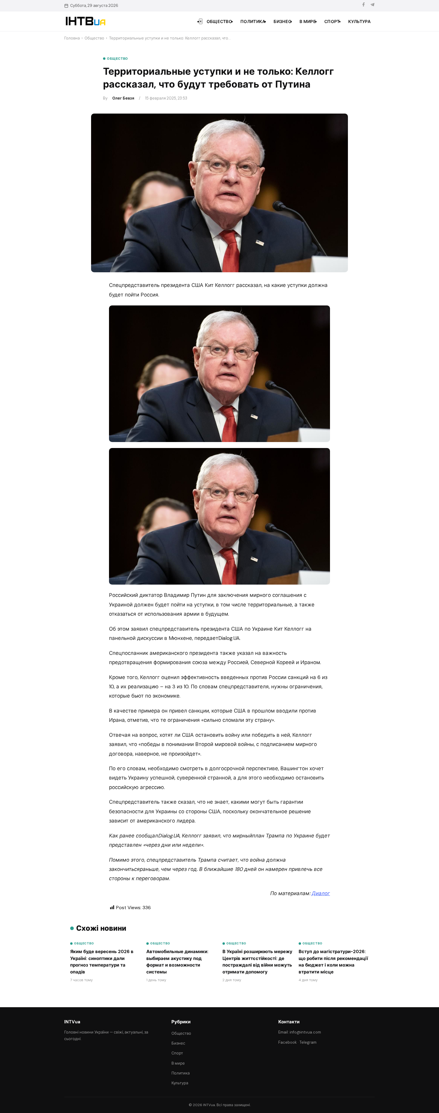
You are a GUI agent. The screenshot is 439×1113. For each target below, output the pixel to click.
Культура (359, 21)
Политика (252, 21)
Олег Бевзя (123, 98)
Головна (72, 38)
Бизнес (282, 21)
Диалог (321, 893)
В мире (308, 21)
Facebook (287, 1042)
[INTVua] (85, 21)
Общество (219, 21)
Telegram (308, 1042)
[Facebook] (363, 5)
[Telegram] (372, 5)
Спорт (332, 21)
